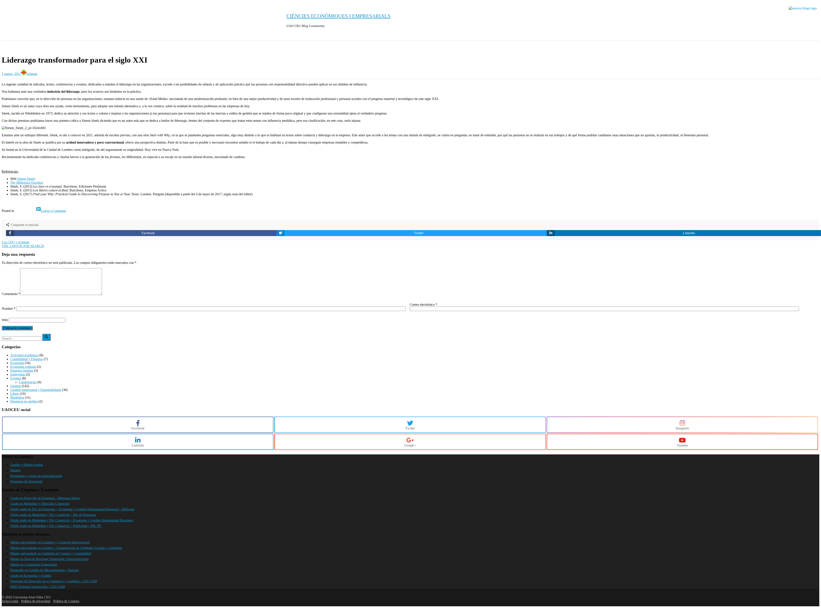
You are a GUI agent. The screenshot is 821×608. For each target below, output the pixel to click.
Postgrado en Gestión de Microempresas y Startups (44, 570)
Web (5, 320)
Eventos (15, 378)
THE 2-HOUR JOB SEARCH (23, 246)
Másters (15, 470)
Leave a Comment (53, 211)
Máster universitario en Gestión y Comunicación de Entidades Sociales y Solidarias (66, 548)
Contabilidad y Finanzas (26, 359)
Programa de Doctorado (26, 481)
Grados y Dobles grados (26, 465)
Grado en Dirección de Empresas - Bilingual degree (45, 498)
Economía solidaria (23, 367)
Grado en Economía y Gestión (30, 575)
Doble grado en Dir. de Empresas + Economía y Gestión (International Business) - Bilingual (72, 509)
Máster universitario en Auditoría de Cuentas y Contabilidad (50, 553)
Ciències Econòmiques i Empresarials (338, 16)
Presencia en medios (24, 401)
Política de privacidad (35, 601)
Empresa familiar (21, 370)
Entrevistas (17, 374)
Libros (14, 393)
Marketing (17, 397)
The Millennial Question (26, 182)
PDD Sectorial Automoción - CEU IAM (37, 587)
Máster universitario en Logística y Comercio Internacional (49, 542)
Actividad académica (24, 355)
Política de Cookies (66, 601)
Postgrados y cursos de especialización (36, 476)
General (12, 46)
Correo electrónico (423, 304)
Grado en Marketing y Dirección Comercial (39, 503)
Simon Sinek (26, 179)
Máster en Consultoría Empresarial (33, 564)
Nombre (8, 308)
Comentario (11, 294)
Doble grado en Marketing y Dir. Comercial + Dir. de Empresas (53, 515)
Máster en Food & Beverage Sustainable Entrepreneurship (49, 559)
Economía (17, 363)
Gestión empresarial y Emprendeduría (35, 390)
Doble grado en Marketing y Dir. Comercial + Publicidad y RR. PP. (55, 526)
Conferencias (28, 382)
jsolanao (31, 74)
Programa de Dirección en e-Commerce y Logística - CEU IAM (53, 581)
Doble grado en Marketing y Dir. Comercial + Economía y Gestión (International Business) (71, 520)
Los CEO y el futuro (16, 242)
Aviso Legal (10, 601)
